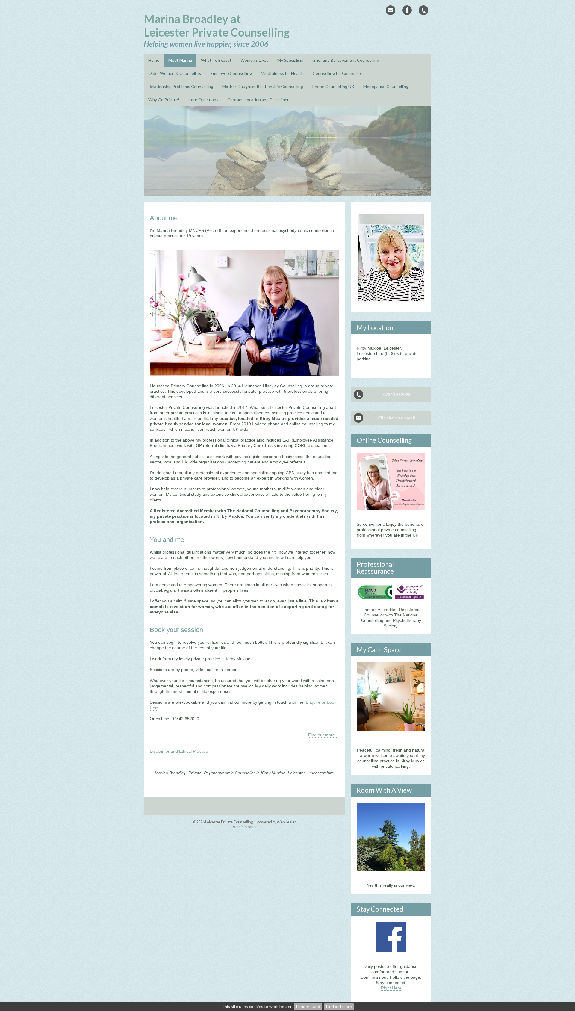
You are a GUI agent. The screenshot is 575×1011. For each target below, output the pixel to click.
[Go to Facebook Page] (407, 10)
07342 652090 (396, 394)
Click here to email (396, 417)
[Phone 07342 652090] (423, 10)
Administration (245, 827)
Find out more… (323, 734)
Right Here (391, 988)
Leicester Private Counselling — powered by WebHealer (250, 822)
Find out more (339, 1006)
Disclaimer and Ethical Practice (179, 751)
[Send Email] (390, 10)
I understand (308, 1006)
